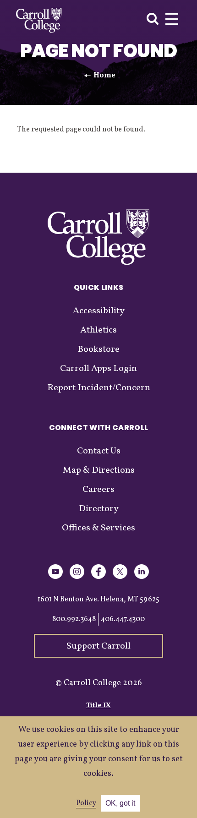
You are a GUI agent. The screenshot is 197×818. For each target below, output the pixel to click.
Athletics (98, 330)
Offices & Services (98, 528)
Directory (99, 508)
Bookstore (98, 349)
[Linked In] (141, 577)
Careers (98, 489)
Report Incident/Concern (98, 388)
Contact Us (98, 451)
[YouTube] (55, 577)
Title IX (98, 705)
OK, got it (120, 803)
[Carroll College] (39, 20)
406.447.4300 (123, 619)
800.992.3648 (74, 619)
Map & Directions (99, 470)
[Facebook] (98, 577)
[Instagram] (77, 577)
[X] (120, 577)
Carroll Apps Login (98, 368)
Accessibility (99, 311)
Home (104, 76)
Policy (86, 803)
